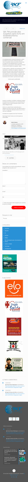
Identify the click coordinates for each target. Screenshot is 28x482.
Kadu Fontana (14, 122)
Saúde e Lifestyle (8, 243)
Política (6, 237)
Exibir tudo (23, 28)
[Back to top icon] (14, 470)
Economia (7, 228)
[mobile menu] (26, 3)
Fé (5, 233)
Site (3, 197)
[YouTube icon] (14, 477)
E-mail (4, 191)
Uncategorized (8, 248)
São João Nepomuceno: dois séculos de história (13, 241)
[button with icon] (10, 419)
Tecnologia (7, 246)
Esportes (6, 230)
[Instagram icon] (16, 477)
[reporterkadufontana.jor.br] (13, 5)
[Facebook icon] (13, 477)
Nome (4, 186)
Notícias (6, 235)
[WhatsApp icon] (11, 477)
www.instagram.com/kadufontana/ (18, 128)
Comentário (5, 170)
